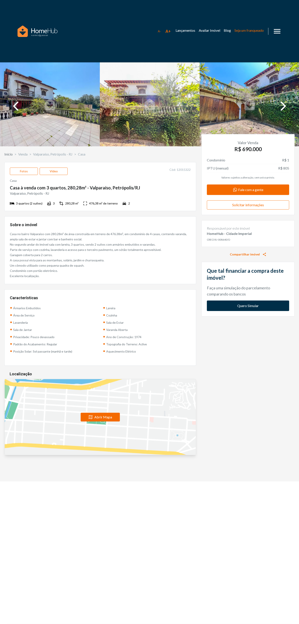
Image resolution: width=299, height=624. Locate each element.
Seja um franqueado (249, 30)
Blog (227, 30)
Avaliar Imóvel (209, 30)
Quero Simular (248, 306)
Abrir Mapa (103, 417)
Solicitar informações (248, 205)
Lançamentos (185, 30)
